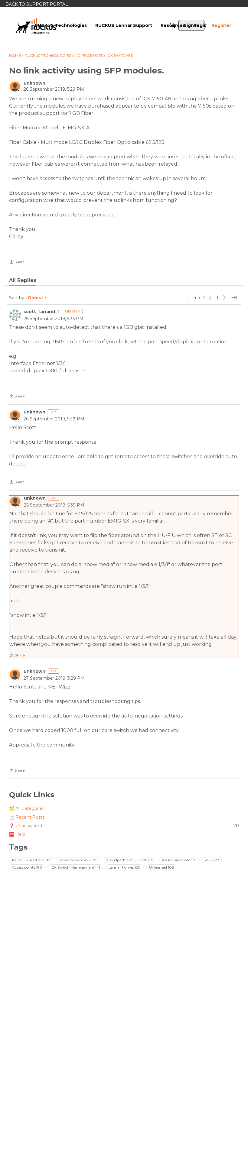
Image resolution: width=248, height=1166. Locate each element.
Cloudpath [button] (119, 860)
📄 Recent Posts (26, 817)
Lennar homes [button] (125, 867)
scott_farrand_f (41, 311)
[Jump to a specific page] (234, 298)
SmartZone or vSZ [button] (78, 860)
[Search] (172, 25)
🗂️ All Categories (26, 808)
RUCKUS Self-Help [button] (31, 860)
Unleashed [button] (161, 867)
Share (16, 263)
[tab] (22, 280)
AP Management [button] (179, 860)
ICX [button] (146, 860)
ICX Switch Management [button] (75, 867)
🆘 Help (17, 834)
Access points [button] (27, 867)
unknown (34, 83)
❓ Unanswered (124, 825)
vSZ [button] (212, 860)
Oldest (36, 298)
